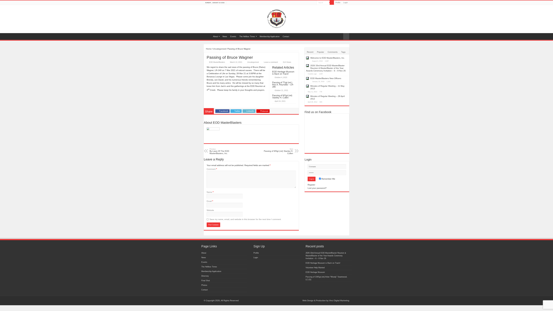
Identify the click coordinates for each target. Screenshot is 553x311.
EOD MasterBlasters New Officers (325, 78)
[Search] (332, 2)
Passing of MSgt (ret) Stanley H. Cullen (282, 96)
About (215, 36)
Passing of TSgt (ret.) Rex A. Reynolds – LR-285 (283, 84)
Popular (320, 52)
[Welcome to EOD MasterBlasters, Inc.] (307, 58)
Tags (343, 52)
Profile (337, 3)
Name (210, 192)
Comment (212, 169)
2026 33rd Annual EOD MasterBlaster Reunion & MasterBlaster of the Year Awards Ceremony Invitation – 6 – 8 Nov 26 (326, 68)
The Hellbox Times (247, 36)
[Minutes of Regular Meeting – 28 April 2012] (307, 96)
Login (345, 3)
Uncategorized (219, 49)
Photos (204, 285)
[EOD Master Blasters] (276, 18)
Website (210, 210)
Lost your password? (317, 188)
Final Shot (205, 280)
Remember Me (328, 179)
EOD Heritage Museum (315, 272)
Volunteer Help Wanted (315, 268)
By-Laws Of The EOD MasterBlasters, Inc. (219, 151)
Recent (310, 52)
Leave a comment (271, 62)
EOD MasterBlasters (217, 62)
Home (207, 36)
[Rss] (296, 300)
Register (311, 185)
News (224, 36)
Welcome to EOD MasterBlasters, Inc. (327, 58)
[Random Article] (346, 36)
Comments (333, 52)
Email (210, 201)
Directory (205, 276)
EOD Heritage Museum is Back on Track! (283, 72)
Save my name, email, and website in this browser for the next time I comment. (245, 219)
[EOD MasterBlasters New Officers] (307, 78)
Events (233, 36)
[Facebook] (299, 300)
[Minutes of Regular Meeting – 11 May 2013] (307, 86)
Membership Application (270, 36)
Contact (286, 36)
